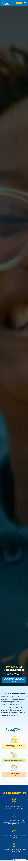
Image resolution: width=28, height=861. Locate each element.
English (18, 859)
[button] (25, 3)
